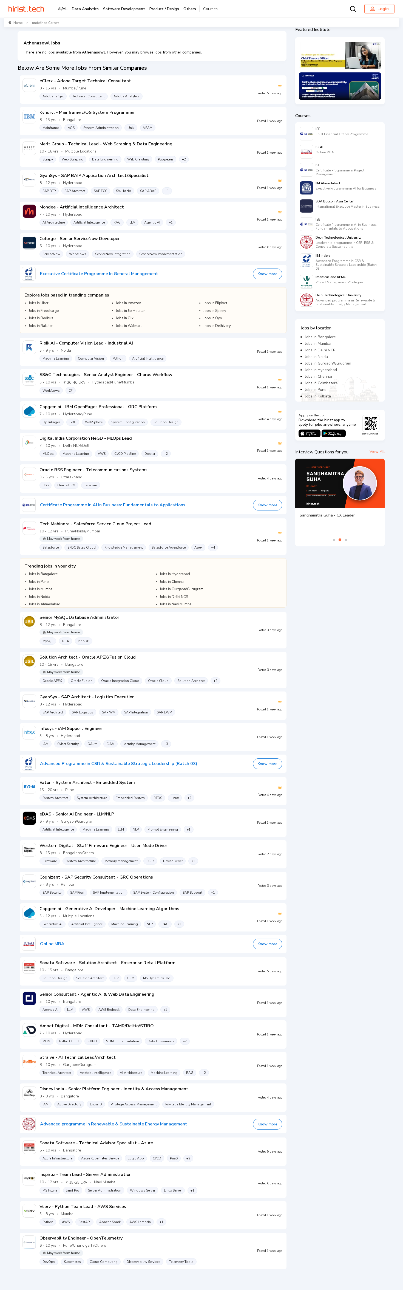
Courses (210, 9)
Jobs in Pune (316, 389)
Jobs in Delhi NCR (320, 350)
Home (17, 23)
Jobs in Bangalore (320, 337)
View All (377, 451)
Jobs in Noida (316, 356)
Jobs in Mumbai (318, 343)
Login (383, 9)
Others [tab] (189, 9)
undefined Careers (45, 23)
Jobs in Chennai (318, 376)
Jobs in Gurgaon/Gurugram (328, 363)
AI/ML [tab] (62, 9)
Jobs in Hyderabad (321, 369)
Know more (267, 273)
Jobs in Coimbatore (321, 383)
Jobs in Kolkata (318, 396)
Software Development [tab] (124, 9)
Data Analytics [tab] (85, 9)
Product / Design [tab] (164, 9)
